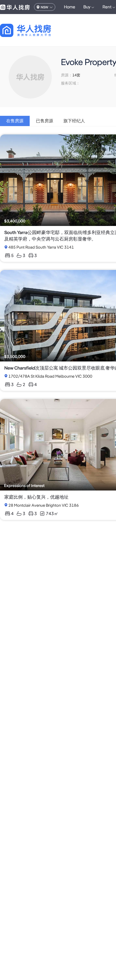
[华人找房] (15, 7)
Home (69, 6)
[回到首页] (35, 30)
